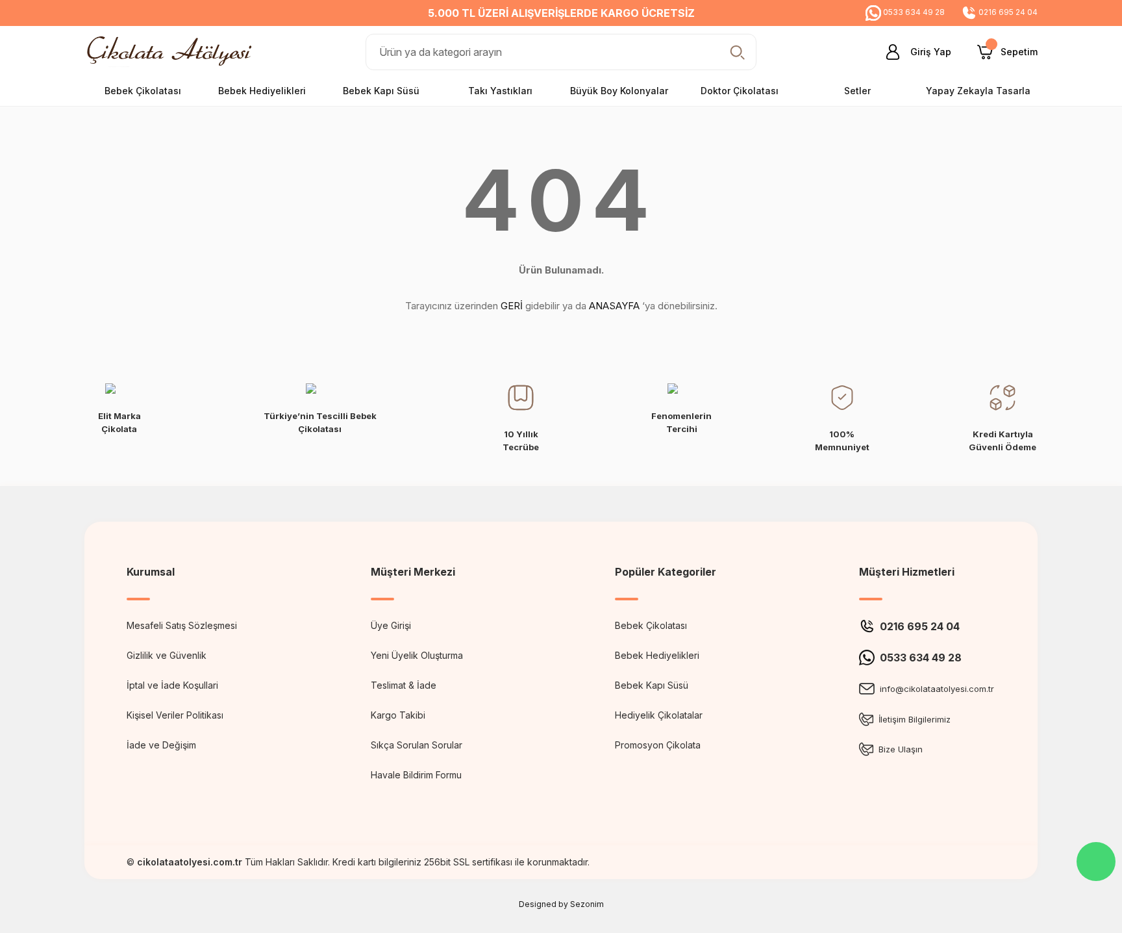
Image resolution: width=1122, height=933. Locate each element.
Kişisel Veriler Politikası (175, 715)
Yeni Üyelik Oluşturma (417, 655)
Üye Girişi (391, 625)
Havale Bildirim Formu (416, 774)
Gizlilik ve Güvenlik (166, 655)
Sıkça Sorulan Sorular (416, 744)
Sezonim (587, 904)
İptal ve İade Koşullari (172, 685)
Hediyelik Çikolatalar (659, 715)
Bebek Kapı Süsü (651, 685)
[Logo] (172, 51)
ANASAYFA (614, 306)
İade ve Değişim (161, 744)
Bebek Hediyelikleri (657, 655)
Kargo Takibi (398, 715)
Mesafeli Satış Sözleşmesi (182, 625)
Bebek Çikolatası (651, 625)
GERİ (512, 306)
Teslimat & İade (403, 685)
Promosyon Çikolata (658, 744)
